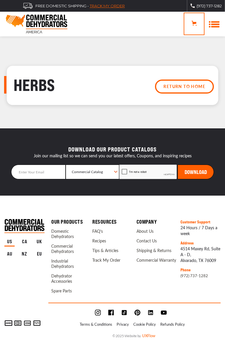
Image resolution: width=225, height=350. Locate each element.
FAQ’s (97, 231)
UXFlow (148, 335)
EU (39, 254)
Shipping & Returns (154, 250)
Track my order (107, 6)
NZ (24, 254)
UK (39, 241)
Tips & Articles (105, 250)
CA (24, 241)
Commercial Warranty (156, 260)
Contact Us (147, 241)
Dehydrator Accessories (61, 278)
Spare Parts (61, 291)
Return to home (184, 86)
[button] (194, 24)
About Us (145, 231)
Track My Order (106, 260)
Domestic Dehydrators (62, 234)
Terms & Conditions (96, 324)
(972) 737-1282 (194, 275)
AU (9, 254)
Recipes (99, 241)
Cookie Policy (144, 324)
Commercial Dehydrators (62, 249)
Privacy (123, 324)
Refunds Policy (172, 324)
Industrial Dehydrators (62, 263)
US (9, 241)
